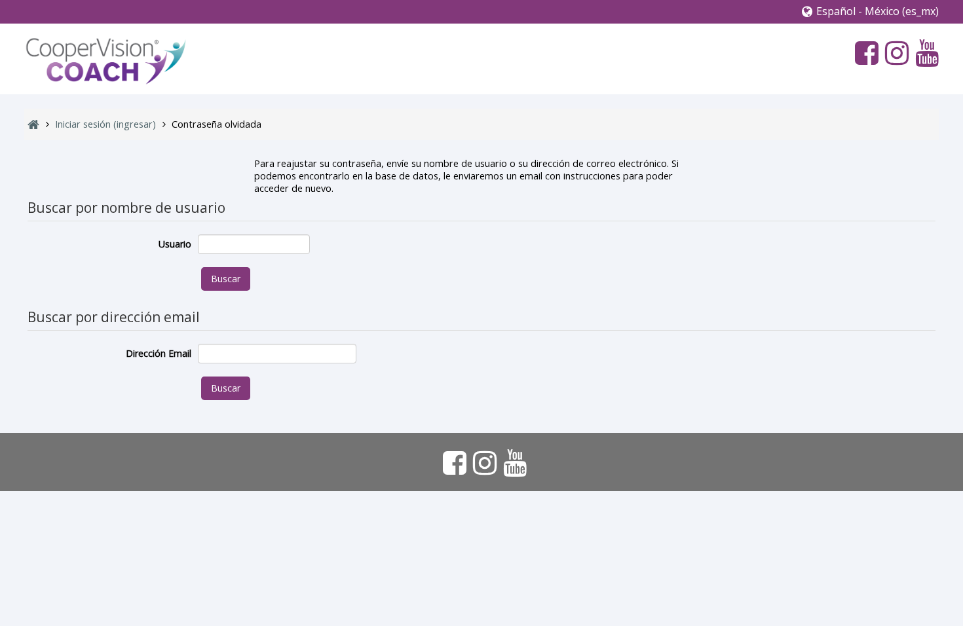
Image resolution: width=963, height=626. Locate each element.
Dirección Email (158, 353)
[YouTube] (924, 52)
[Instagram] (893, 52)
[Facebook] (863, 52)
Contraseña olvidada (216, 124)
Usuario (175, 244)
